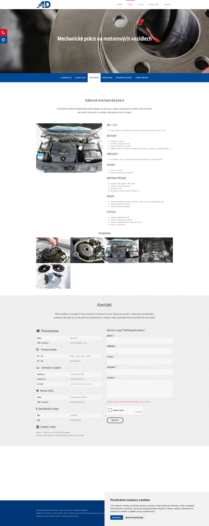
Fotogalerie (154, 4)
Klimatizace (80, 77)
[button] (53, 250)
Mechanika (94, 77)
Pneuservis (107, 77)
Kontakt (167, 4)
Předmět (112, 367)
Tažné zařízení (141, 77)
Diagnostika (66, 77)
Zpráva (111, 378)
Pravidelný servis (124, 77)
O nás (141, 4)
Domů (119, 4)
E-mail (110, 357)
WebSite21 (84, 510)
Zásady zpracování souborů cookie (48, 516)
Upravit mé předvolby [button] (134, 517)
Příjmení (111, 346)
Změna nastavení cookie (70, 516)
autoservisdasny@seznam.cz (81, 384)
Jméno (110, 336)
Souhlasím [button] (116, 517)
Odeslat (115, 420)
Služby (130, 4)
